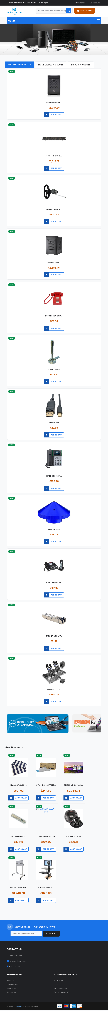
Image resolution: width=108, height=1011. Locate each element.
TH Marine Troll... (54, 369)
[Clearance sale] (86, 723)
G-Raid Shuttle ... (54, 262)
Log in (45, 3)
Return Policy (12, 988)
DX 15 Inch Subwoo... (73, 836)
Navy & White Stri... (18, 785)
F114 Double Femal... (18, 836)
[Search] (68, 10)
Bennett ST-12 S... (54, 689)
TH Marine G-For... (54, 529)
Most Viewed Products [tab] (50, 65)
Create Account (60, 988)
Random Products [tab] (81, 65)
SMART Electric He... (18, 887)
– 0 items (86, 11)
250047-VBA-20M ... (54, 316)
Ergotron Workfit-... (46, 887)
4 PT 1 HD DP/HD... (54, 156)
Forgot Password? (61, 992)
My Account (94, 3)
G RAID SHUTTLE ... (54, 102)
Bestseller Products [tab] (19, 64)
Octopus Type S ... (54, 209)
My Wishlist (80, 3)
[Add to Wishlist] (93, 118)
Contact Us (11, 992)
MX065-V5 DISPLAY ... (73, 785)
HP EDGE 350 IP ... (54, 476)
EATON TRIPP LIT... (54, 636)
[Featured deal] (37, 723)
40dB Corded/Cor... (54, 582)
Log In (56, 984)
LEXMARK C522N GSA (46, 836)
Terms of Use (12, 984)
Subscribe (51, 933)
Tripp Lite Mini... (54, 422)
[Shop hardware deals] (54, 39)
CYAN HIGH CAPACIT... (46, 785)
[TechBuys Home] (17, 11)
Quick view (47, 118)
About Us (10, 980)
